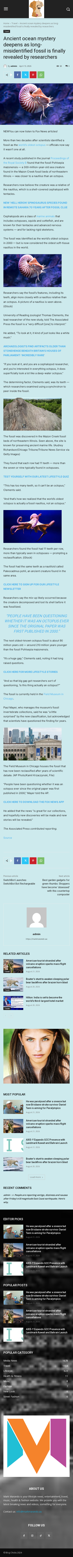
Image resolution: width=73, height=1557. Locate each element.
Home (6, 23)
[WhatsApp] (41, 74)
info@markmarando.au (29, 1511)
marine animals (45, 216)
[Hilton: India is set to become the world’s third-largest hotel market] (13, 1003)
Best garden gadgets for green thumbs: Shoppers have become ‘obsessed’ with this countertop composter (56, 887)
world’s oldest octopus (32, 145)
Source (7, 837)
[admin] (5, 66)
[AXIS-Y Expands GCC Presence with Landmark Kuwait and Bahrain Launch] (13, 1145)
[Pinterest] (33, 74)
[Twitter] (25, 74)
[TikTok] (40, 1535)
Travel (14, 23)
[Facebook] (17, 74)
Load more (35, 1177)
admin (14, 66)
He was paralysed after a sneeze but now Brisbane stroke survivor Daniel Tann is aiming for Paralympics (46, 1104)
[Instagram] (32, 1535)
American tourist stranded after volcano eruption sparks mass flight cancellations (46, 964)
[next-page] (11, 1015)
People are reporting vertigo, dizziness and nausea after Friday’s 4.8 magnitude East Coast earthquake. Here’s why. (35, 1198)
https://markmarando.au (36, 939)
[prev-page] (5, 1015)
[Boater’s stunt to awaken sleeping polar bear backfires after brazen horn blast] (13, 984)
